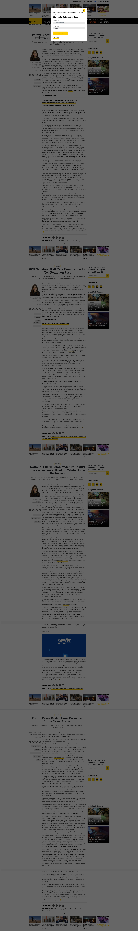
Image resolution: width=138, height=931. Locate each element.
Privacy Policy (56, 37)
